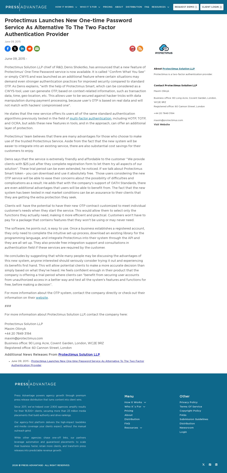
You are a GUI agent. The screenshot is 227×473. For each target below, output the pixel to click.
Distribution (134, 7)
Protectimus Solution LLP (79, 354)
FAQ (147, 7)
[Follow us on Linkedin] (216, 464)
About (119, 7)
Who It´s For (88, 7)
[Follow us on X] (203, 464)
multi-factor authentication (90, 118)
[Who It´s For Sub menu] (99, 7)
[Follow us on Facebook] (210, 464)
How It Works (64, 7)
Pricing (107, 7)
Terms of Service (191, 407)
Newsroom (187, 428)
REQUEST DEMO (184, 7)
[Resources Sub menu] (168, 7)
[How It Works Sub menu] (76, 7)
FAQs (183, 415)
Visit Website (162, 125)
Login (183, 432)
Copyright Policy (190, 411)
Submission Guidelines (194, 419)
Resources (159, 7)
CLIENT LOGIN (210, 7)
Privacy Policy (189, 402)
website (42, 298)
